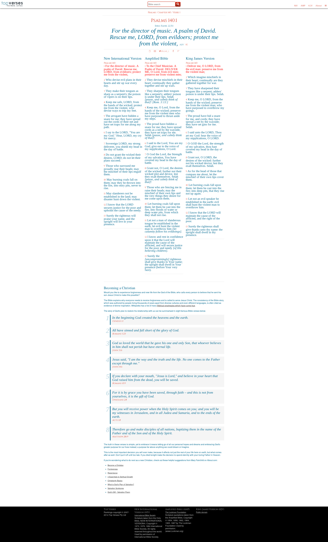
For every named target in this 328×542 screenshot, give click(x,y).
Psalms (152, 12)
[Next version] (186, 44)
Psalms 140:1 (164, 21)
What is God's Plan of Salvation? (121, 484)
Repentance (112, 473)
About (319, 6)
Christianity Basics (115, 480)
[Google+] (178, 51)
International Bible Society (145, 515)
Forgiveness (113, 469)
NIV (296, 6)
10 (105, 179)
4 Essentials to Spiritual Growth (120, 476)
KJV (310, 6)
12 (105, 204)
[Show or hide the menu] (325, 5)
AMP (303, 6)
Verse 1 (176, 12)
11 (104, 193)
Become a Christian (116, 465)
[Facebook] (173, 51)
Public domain (201, 512)
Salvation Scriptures (116, 488)
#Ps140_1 (165, 51)
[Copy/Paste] (149, 51)
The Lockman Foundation (175, 512)
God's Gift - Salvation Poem (119, 492)
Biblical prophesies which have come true (176, 305)
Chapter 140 (164, 12)
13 (105, 215)
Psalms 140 (109, 63)
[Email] (155, 51)
